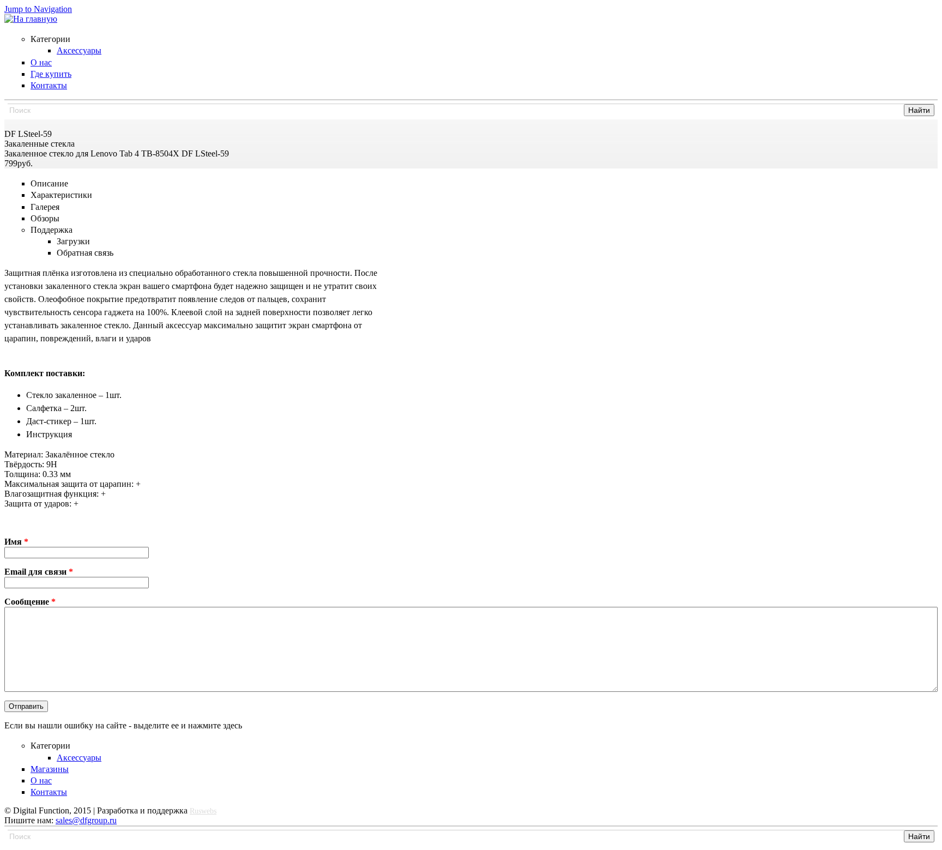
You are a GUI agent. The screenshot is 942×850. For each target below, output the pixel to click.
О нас (41, 780)
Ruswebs (203, 811)
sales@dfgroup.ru (86, 820)
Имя (16, 541)
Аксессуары (79, 757)
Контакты (49, 792)
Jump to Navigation (38, 9)
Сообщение (30, 601)
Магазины (50, 769)
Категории (50, 745)
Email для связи (38, 571)
